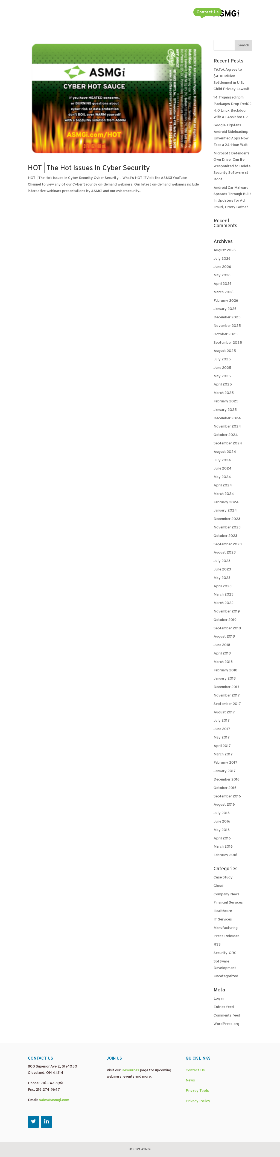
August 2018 (224, 636)
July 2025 (222, 359)
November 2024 (227, 426)
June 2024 (223, 468)
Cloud (218, 886)
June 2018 (222, 645)
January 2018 (225, 678)
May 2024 (222, 477)
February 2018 (225, 670)
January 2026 (225, 309)
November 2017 (227, 695)
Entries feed (224, 1007)
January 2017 (225, 771)
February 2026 (226, 300)
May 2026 (222, 275)
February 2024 (226, 502)
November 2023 (227, 527)
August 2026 (225, 250)
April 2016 (222, 838)
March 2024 (224, 494)
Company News (227, 894)
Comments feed (227, 1015)
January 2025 (225, 410)
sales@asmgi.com (54, 1100)
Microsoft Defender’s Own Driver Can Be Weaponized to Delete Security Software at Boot (232, 166)
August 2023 (225, 552)
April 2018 (222, 653)
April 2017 (222, 746)
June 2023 (222, 569)
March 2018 (223, 662)
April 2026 (223, 284)
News (190, 1080)
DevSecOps (38, 13)
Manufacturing (226, 928)
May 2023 (222, 578)
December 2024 (227, 418)
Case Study (223, 877)
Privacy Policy (198, 1101)
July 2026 (222, 258)
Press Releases (227, 936)
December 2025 (227, 317)
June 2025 (222, 368)
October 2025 (226, 334)
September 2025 (228, 342)
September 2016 (227, 796)
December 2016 (227, 779)
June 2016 (222, 821)
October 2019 (225, 620)
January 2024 (225, 510)
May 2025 (222, 376)
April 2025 (223, 384)
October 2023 (225, 536)
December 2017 (227, 687)
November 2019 (227, 611)
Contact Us (207, 12)
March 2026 (224, 292)
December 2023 (227, 519)
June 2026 (222, 267)
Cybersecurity (117, 13)
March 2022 (224, 603)
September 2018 (227, 628)
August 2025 (225, 351)
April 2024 (223, 485)
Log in (219, 998)
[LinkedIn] (46, 1122)
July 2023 (222, 561)
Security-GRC (225, 953)
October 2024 (226, 435)
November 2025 (227, 326)
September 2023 (228, 544)
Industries (171, 13)
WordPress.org (226, 1024)
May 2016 (222, 830)
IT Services (223, 919)
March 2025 (224, 393)
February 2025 (226, 401)
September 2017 (227, 704)
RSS (217, 944)
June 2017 (222, 729)
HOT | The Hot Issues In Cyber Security (89, 168)
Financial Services (228, 902)
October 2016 (225, 788)
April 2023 (223, 586)
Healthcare (223, 911)
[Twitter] (33, 1122)
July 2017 (222, 720)
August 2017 (224, 712)
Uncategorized (226, 976)
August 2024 (225, 452)
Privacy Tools (197, 1091)
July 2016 (222, 813)
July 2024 (222, 460)
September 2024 (228, 443)
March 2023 (224, 594)
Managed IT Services (76, 13)
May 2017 (222, 737)
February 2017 (225, 762)
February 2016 (225, 855)
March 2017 (223, 754)
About (144, 13)
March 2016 (223, 846)
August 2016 (224, 804)
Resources (130, 1070)
